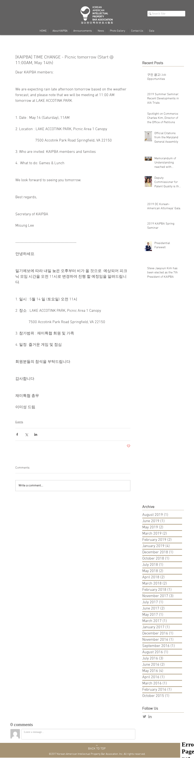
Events (19, 422)
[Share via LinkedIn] (36, 434)
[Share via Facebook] (17, 434)
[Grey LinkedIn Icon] (150, 716)
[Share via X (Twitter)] (26, 434)
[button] (151, 31)
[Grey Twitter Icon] (144, 716)
